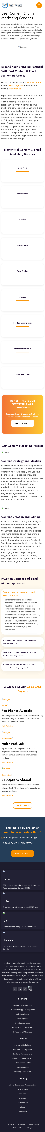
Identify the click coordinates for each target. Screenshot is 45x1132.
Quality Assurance (22, 1023)
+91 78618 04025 (9, 843)
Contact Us (22, 1111)
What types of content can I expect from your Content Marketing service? (20, 654)
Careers (22, 1098)
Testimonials (22, 1103)
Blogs (22, 1107)
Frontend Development (22, 1049)
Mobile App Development (22, 1058)
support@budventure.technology (20, 837)
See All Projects (22, 805)
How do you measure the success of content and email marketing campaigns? (19, 666)
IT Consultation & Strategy (22, 1027)
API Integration (23, 1018)
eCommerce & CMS (22, 1063)
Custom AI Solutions (22, 1045)
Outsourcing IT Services (22, 1032)
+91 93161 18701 (26, 843)
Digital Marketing (22, 1014)
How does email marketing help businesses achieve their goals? (19, 642)
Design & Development (22, 1005)
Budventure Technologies (22, 1127)
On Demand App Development (22, 1009)
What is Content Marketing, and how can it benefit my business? (19, 594)
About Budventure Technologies (22, 1085)
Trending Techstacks (22, 1072)
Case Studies (22, 1089)
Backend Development (22, 1054)
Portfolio (22, 1094)
